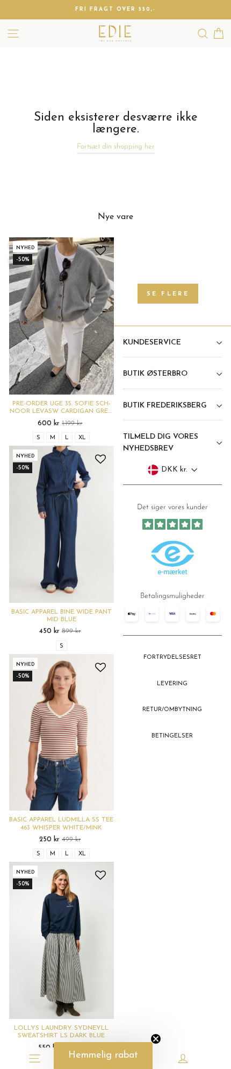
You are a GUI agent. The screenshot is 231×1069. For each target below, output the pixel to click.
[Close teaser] (155, 1038)
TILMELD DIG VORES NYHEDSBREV (160, 443)
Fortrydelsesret (172, 657)
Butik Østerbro (155, 374)
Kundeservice (152, 343)
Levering (172, 684)
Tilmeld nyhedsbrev (172, 603)
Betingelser (172, 736)
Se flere (168, 294)
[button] (103, 1055)
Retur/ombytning (172, 710)
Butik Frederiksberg (165, 406)
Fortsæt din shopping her (116, 146)
